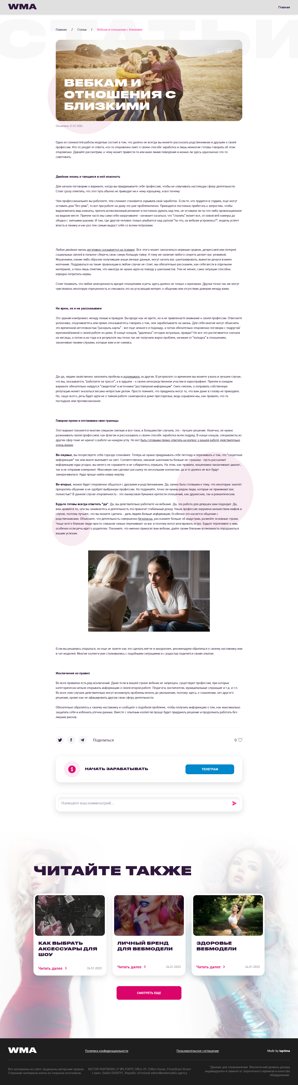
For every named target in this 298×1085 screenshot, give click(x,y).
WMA (22, 7)
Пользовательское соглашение (198, 1051)
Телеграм (210, 769)
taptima (284, 1051)
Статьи (81, 29)
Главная (284, 7)
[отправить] (236, 803)
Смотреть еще (149, 993)
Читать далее (50, 968)
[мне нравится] (240, 740)
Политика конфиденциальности (106, 1051)
